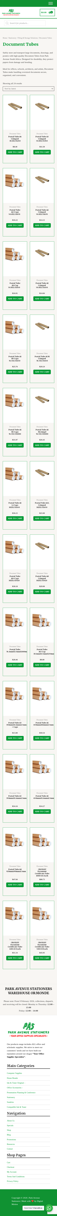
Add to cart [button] (15, 152)
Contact (10, 1149)
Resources (11, 1144)
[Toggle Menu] (50, 3)
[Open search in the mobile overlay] (25, 23)
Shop (9, 1130)
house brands (12, 1078)
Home (5, 38)
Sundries (10, 1102)
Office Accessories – (15, 1088)
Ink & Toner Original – (16, 1083)
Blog (9, 1135)
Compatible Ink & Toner (16, 1107)
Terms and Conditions (15, 1177)
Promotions (11, 1140)
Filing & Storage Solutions (28, 38)
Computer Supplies (14, 1073)
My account (11, 1172)
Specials (10, 1125)
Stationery (12, 38)
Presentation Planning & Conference (21, 1093)
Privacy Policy (12, 1181)
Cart (8, 1163)
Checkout (10, 1167)
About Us (10, 1121)
